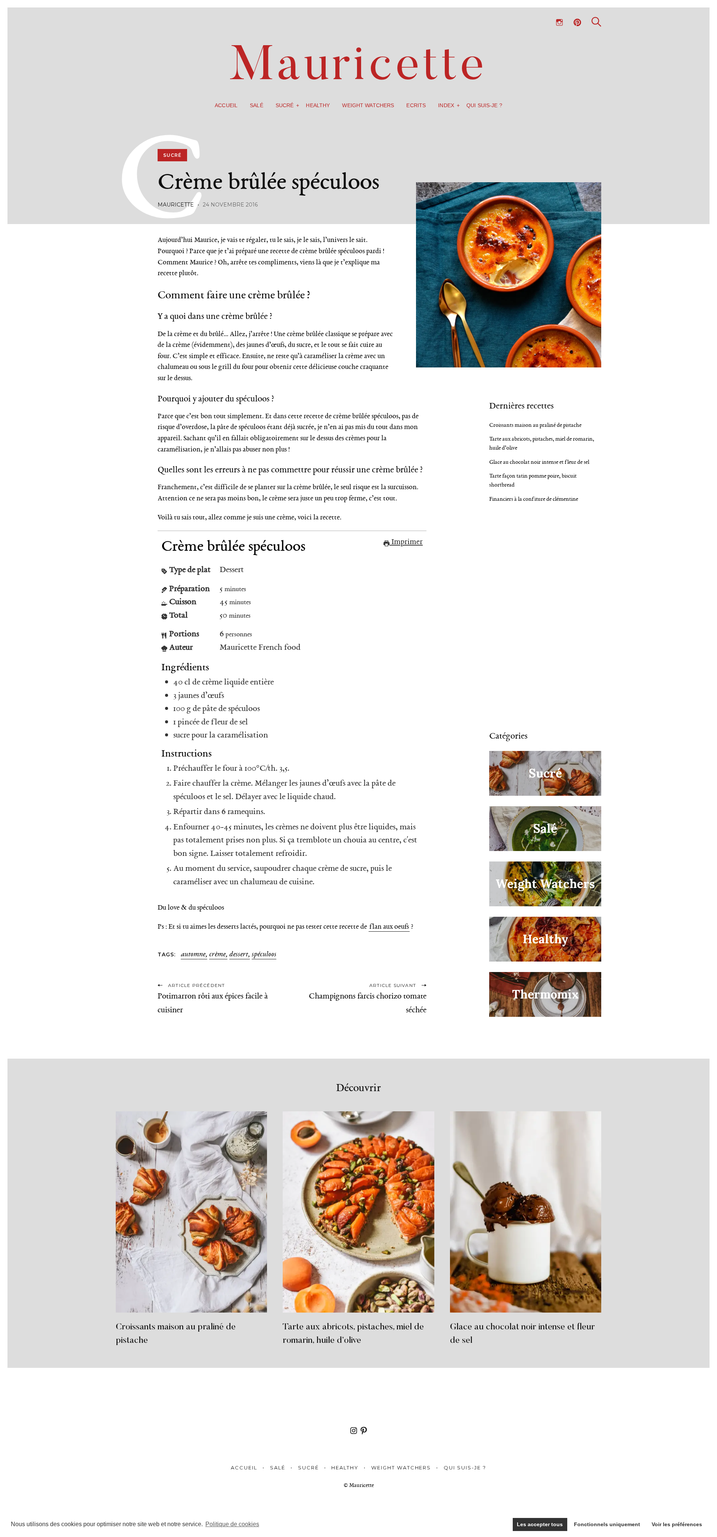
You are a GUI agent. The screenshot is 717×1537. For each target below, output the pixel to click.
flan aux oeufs (389, 926)
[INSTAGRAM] (559, 22)
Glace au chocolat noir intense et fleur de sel (539, 462)
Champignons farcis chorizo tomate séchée (367, 1002)
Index (446, 105)
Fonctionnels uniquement (607, 1524)
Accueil (226, 105)
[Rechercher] (596, 22)
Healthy (318, 105)
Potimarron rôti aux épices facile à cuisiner (213, 1002)
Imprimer (406, 541)
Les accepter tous (540, 1524)
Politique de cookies (232, 1524)
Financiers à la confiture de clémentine (533, 499)
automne (193, 954)
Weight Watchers (368, 105)
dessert (238, 954)
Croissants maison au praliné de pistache (535, 425)
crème (217, 954)
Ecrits (416, 105)
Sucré (285, 105)
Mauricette (176, 204)
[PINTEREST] (577, 22)
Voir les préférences (677, 1524)
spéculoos (264, 954)
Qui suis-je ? (484, 105)
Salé (256, 105)
